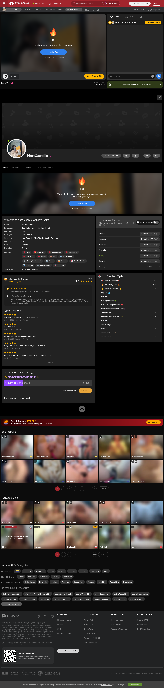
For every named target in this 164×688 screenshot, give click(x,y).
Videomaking (45, 265)
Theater (30, 265)
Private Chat (152, 22)
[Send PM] (156, 156)
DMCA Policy (89, 629)
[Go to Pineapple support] (40, 673)
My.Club (35, 269)
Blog (61, 624)
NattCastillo (7, 565)
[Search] (103, 3)
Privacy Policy (89, 620)
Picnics (63, 261)
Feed (60, 9)
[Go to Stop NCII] (52, 673)
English (43, 616)
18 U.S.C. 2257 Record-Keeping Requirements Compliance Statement (136, 673)
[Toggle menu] (4, 3)
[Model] (159, 97)
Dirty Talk (40, 252)
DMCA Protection (143, 629)
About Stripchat (65, 620)
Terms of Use (89, 624)
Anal (28, 252)
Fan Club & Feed (45, 167)
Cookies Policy (89, 633)
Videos (37, 9)
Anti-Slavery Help (90, 642)
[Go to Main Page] (19, 3)
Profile (27, 9)
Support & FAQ (142, 620)
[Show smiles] (152, 76)
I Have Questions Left (68, 651)
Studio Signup (116, 624)
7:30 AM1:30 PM (148, 234)
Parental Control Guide (92, 638)
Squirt (43, 256)
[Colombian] (17, 571)
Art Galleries (68, 256)
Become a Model (117, 620)
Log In (156, 3)
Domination (73, 252)
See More (47, 363)
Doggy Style (56, 252)
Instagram (27, 269)
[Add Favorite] (5, 76)
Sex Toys (30, 256)
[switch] (156, 222)
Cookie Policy (107, 685)
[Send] (158, 76)
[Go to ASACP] (15, 673)
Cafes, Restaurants (34, 261)
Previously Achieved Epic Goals (17, 398)
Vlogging (60, 265)
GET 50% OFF (153, 422)
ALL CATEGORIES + (11, 604)
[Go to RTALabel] (5, 673)
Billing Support (142, 624)
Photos (50, 9)
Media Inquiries (65, 633)
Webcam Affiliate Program (120, 629)
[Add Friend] (147, 156)
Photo (51, 261)
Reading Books (79, 261)
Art (54, 256)
